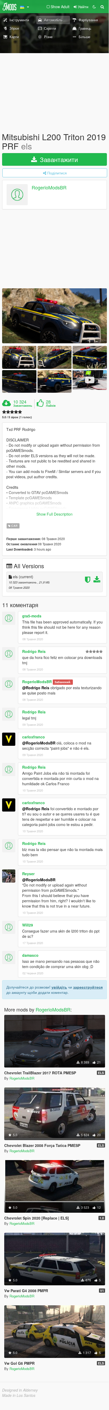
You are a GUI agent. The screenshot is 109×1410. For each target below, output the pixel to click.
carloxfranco (33, 736)
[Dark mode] (94, 6)
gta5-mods (31, 615)
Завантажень (22, 405)
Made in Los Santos (18, 1395)
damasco (30, 955)
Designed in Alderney (20, 1390)
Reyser (28, 873)
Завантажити (58, 159)
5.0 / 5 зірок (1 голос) (17, 417)
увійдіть (59, 987)
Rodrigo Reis (34, 651)
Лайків (51, 405)
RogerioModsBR (49, 187)
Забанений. (62, 682)
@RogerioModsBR (38, 743)
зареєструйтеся (88, 987)
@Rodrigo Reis (35, 687)
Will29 (27, 925)
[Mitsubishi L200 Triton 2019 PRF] (54, 315)
